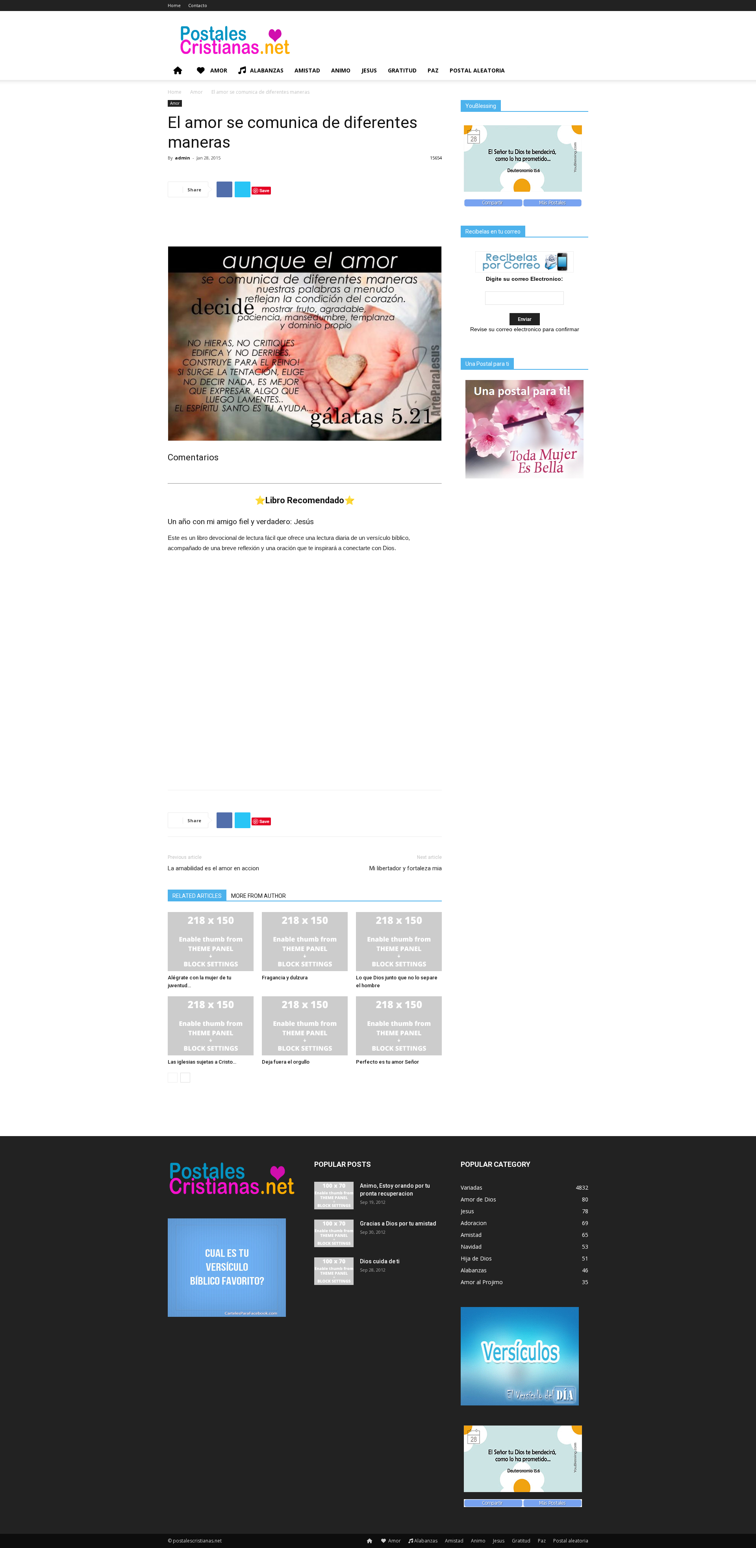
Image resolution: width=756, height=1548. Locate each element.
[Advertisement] (305, 223)
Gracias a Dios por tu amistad (398, 1223)
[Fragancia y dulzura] (305, 941)
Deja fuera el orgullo (285, 1062)
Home (174, 5)
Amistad (307, 70)
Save (264, 190)
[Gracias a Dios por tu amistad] (334, 1233)
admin (182, 158)
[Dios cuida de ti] (334, 1271)
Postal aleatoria (477, 70)
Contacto (197, 5)
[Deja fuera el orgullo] (305, 1025)
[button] (578, 71)
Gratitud (402, 70)
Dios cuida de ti (380, 1261)
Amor (218, 70)
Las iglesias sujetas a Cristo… (202, 1062)
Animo (340, 70)
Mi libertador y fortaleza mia (405, 868)
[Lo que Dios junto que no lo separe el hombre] (399, 941)
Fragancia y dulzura (285, 978)
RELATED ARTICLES (197, 896)
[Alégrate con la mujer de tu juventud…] (211, 941)
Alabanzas (267, 70)
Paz (433, 70)
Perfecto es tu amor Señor (387, 1062)
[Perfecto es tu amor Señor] (399, 1025)
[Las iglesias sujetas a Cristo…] (211, 1025)
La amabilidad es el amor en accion (213, 868)
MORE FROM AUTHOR (258, 896)
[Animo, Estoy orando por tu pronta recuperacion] (334, 1195)
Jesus (369, 70)
